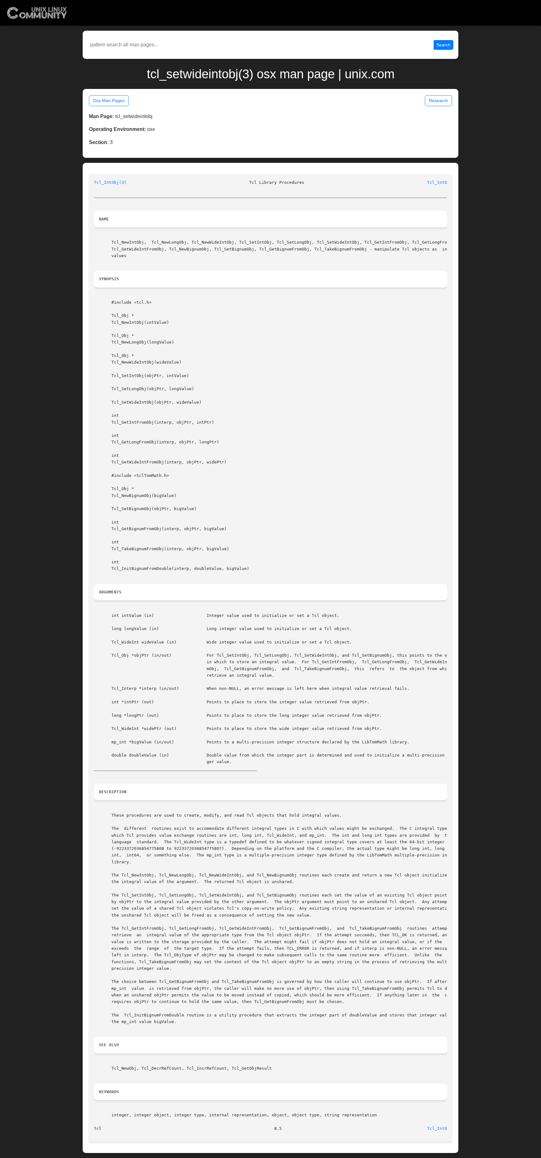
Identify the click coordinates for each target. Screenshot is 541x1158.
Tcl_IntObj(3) (110, 182)
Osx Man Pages (109, 100)
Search (443, 44)
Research (438, 100)
